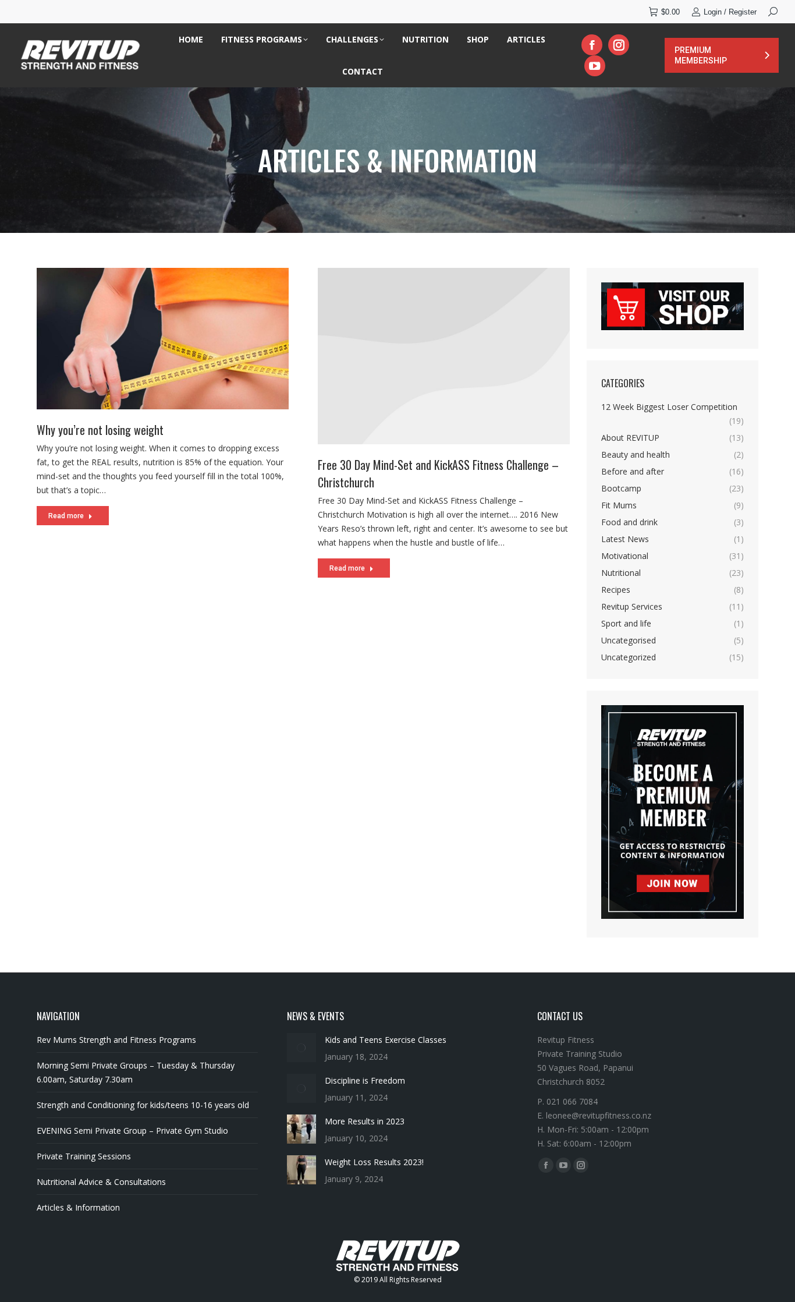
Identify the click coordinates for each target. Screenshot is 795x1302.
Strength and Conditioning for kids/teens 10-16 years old (143, 1104)
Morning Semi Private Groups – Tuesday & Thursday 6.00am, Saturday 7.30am (136, 1072)
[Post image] (301, 1047)
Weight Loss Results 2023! (374, 1161)
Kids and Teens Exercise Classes (385, 1039)
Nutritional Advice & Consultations (101, 1181)
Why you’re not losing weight (100, 429)
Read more (66, 516)
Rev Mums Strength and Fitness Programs (116, 1039)
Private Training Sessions (84, 1156)
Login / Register (730, 12)
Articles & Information (78, 1207)
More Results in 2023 (364, 1121)
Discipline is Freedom (365, 1080)
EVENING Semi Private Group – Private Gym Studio (132, 1130)
